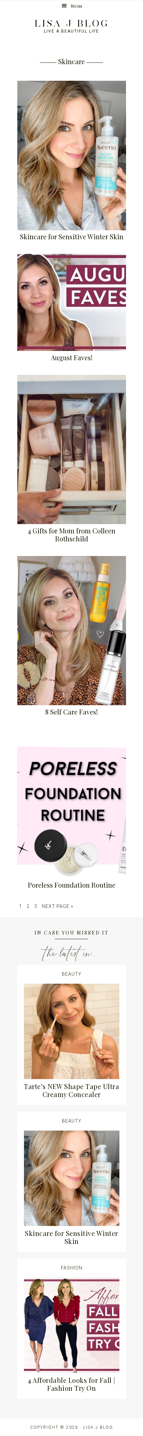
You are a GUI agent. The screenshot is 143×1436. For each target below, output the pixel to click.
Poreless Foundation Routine (71, 884)
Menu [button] (76, 6)
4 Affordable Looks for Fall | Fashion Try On (71, 1384)
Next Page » (57, 906)
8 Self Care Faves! (71, 711)
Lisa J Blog (71, 23)
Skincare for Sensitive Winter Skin (71, 236)
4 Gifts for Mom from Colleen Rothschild (71, 534)
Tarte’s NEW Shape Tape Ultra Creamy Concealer (71, 1090)
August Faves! (71, 357)
